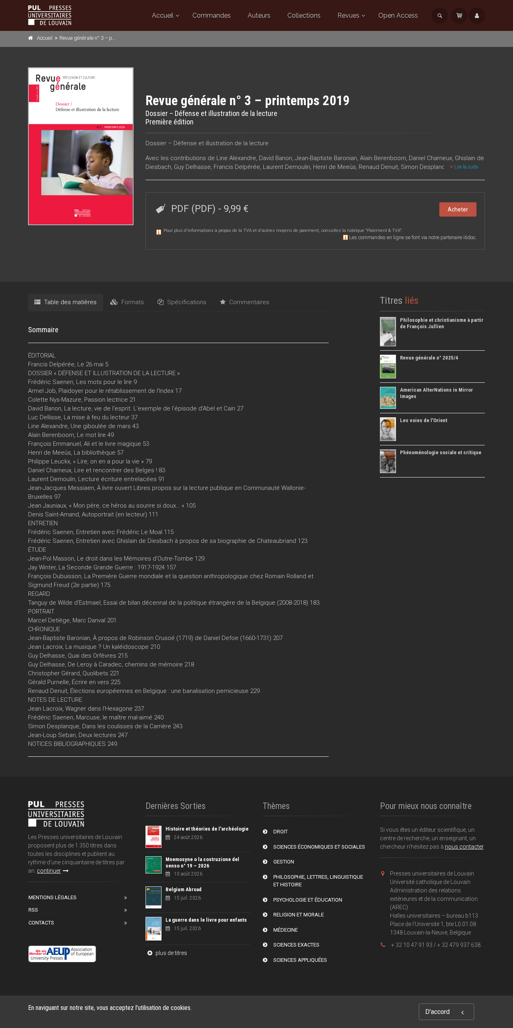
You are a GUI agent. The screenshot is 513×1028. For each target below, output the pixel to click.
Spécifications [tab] (186, 302)
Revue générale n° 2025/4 (429, 358)
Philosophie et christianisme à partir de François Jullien (441, 323)
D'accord (437, 1012)
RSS (33, 910)
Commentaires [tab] (248, 302)
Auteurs (259, 15)
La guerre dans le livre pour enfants (206, 920)
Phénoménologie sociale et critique (440, 452)
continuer (49, 871)
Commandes (211, 15)
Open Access (398, 15)
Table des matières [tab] (69, 302)
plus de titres (170, 953)
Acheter (458, 209)
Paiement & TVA (383, 230)
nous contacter (464, 846)
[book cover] (81, 146)
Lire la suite (465, 167)
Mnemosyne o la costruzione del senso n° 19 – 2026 (202, 862)
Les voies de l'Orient (423, 420)
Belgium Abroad (184, 889)
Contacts (41, 923)
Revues (348, 15)
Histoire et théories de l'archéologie (207, 829)
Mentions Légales (52, 897)
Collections (304, 15)
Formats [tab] (132, 302)
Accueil (163, 15)
